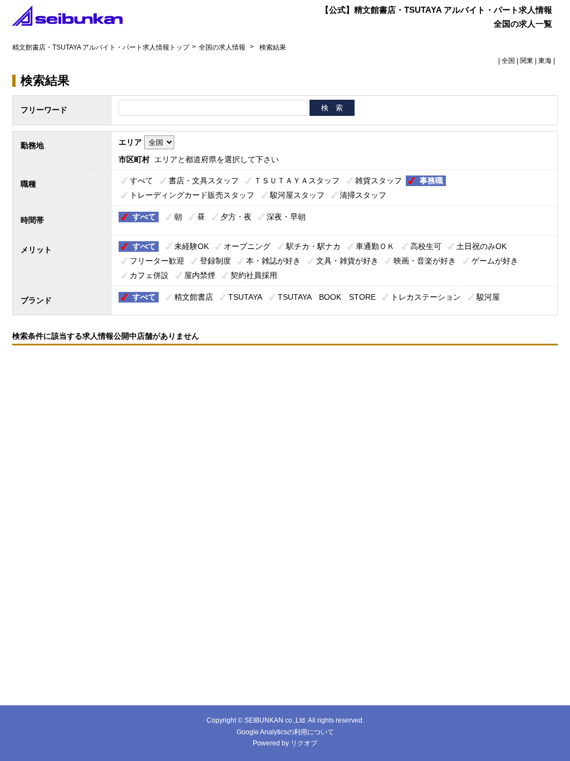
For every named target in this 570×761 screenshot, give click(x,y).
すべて (141, 180)
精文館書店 (193, 296)
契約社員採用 (253, 275)
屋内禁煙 (199, 275)
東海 (545, 61)
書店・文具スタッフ (204, 180)
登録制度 (215, 260)
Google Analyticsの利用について (285, 732)
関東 (526, 61)
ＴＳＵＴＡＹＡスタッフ (297, 180)
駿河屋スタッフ (297, 195)
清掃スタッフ (363, 195)
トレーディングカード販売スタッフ (192, 195)
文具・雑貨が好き (347, 260)
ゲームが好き (494, 260)
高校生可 (425, 246)
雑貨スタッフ (378, 180)
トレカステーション (426, 296)
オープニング (247, 246)
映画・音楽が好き (425, 260)
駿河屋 (488, 296)
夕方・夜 (236, 216)
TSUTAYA (245, 296)
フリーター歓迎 (157, 260)
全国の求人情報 (223, 47)
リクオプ (304, 743)
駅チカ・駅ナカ (313, 246)
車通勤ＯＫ (375, 246)
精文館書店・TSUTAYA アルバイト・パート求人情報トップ (100, 47)
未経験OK (191, 246)
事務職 (431, 180)
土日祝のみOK (481, 246)
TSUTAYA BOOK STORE (327, 296)
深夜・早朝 (286, 216)
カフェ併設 (149, 275)
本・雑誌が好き (273, 260)
